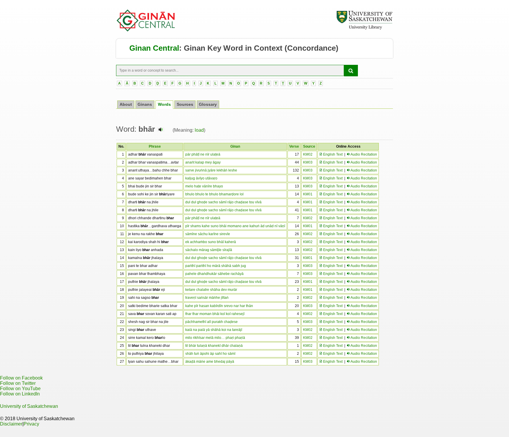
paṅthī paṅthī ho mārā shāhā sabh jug (215, 266)
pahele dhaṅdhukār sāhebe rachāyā (214, 274)
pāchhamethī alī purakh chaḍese (211, 322)
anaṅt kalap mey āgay (203, 162)
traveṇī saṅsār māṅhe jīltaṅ (207, 298)
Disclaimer (11, 423)
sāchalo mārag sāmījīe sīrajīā (208, 250)
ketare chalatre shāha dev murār (211, 290)
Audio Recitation (364, 154)
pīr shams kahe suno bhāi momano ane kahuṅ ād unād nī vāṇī (235, 226)
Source (309, 146)
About (126, 104)
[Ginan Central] (146, 30)
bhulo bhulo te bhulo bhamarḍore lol (214, 194)
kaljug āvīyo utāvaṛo (201, 178)
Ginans (145, 104)
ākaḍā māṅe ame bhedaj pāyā (209, 362)
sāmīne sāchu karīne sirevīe (207, 234)
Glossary (208, 104)
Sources (185, 104)
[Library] (364, 28)
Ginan (235, 146)
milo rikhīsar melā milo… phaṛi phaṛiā (215, 338)
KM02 (308, 154)
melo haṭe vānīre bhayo (204, 186)
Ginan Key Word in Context (233, 48)
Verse (294, 146)
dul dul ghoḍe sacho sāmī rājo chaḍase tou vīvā (223, 202)
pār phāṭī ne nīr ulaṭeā (202, 154)
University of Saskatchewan (29, 406)
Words (164, 104)
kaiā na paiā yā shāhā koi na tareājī (213, 330)
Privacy (31, 423)
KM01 (308, 194)
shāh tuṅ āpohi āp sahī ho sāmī (210, 354)
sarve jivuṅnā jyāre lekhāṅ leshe (211, 170)
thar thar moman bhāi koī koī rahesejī (214, 314)
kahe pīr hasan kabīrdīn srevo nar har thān (219, 306)
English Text (332, 154)
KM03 (308, 162)
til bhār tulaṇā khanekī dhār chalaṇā (214, 346)
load (199, 130)
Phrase (155, 146)
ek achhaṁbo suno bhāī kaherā (210, 242)
